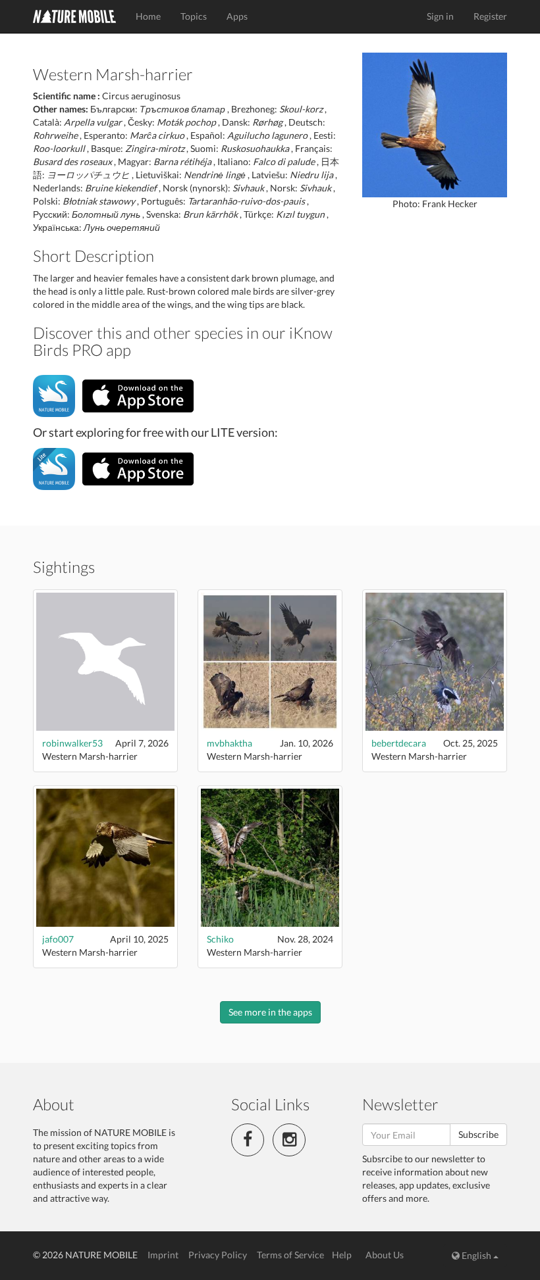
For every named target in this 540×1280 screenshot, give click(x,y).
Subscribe (478, 1134)
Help (342, 1254)
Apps (237, 16)
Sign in (440, 16)
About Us (384, 1254)
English (476, 1255)
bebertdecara (398, 743)
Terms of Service (290, 1254)
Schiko (220, 939)
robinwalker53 (72, 743)
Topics (193, 16)
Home (148, 16)
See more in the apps (270, 1012)
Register (490, 16)
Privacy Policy (217, 1254)
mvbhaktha (229, 743)
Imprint (163, 1254)
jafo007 (58, 939)
